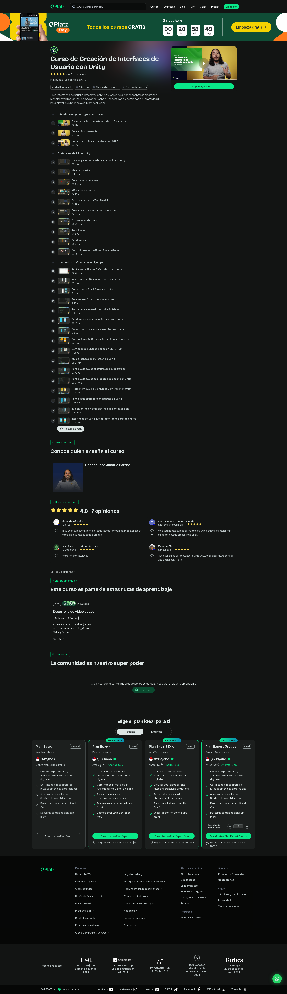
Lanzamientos (189, 885)
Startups (129, 925)
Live (193, 6)
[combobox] (108, 6)
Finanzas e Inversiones (87, 925)
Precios (215, 6)
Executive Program (192, 891)
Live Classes (188, 880)
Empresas (169, 6)
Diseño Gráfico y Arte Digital (139, 903)
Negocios (129, 910)
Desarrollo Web (83, 874)
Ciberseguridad (84, 888)
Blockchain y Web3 (85, 917)
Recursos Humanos (134, 917)
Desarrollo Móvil (84, 903)
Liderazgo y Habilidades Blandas (142, 888)
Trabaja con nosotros (193, 897)
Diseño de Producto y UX (88, 896)
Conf (203, 6)
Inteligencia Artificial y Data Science (143, 881)
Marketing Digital (84, 881)
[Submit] (74, 6)
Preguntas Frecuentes (231, 874)
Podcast (186, 903)
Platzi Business (190, 874)
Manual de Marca (191, 917)
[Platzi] (58, 6)
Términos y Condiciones (232, 894)
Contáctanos (226, 880)
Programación (83, 910)
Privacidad (224, 900)
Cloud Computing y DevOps (91, 932)
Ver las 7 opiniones (61, 571)
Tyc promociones (228, 906)
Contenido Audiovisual (136, 896)
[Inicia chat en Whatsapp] (277, 978)
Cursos (154, 6)
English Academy (133, 874)
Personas (130, 731)
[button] (143, 27)
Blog (182, 6)
